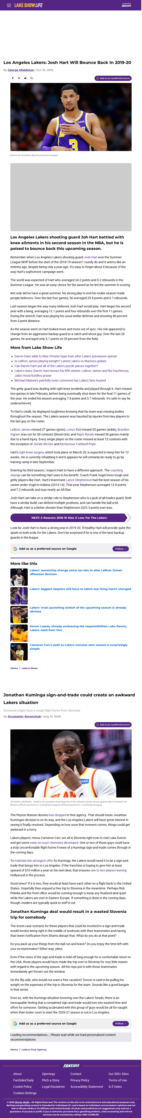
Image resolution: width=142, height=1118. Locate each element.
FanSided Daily (23, 1080)
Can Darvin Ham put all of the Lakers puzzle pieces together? (56, 366)
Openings (48, 1074)
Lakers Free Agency (34, 1049)
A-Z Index (115, 1086)
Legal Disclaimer (53, 1086)
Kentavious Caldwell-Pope (78, 444)
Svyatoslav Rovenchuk (24, 716)
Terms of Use (118, 1080)
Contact (75, 1074)
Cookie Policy (22, 1086)
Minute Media (22, 1102)
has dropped (57, 815)
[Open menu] (9, 5)
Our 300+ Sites (119, 1074)
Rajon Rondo (85, 434)
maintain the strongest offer (34, 860)
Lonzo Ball (74, 429)
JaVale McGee (43, 444)
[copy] (31, 78)
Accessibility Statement (86, 1086)
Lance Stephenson (79, 480)
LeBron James (20, 429)
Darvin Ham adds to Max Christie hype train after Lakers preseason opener (66, 356)
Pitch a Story (50, 1080)
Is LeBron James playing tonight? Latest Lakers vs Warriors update (60, 361)
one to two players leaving (108, 870)
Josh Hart (90, 257)
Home (14, 668)
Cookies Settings (25, 1093)
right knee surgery (31, 452)
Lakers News (30, 668)
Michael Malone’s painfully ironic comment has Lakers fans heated (60, 380)
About (17, 1074)
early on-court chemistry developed (54, 842)
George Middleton (21, 70)
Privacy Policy (79, 1080)
